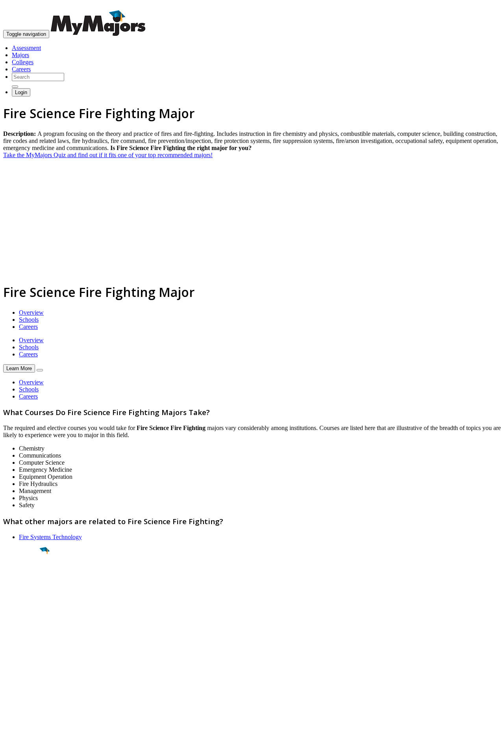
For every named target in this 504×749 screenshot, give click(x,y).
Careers (21, 69)
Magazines (16, 678)
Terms (11, 739)
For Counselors (22, 663)
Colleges (22, 62)
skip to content (485, 6)
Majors (20, 55)
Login (21, 92)
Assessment (26, 47)
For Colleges (19, 670)
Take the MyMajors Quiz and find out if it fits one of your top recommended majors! (108, 155)
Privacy (32, 739)
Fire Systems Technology (50, 537)
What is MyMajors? (27, 656)
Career (23, 611)
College (24, 594)
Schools (29, 319)
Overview (31, 312)
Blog (9, 692)
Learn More (19, 368)
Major (21, 577)
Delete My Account (27, 685)
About (12, 640)
